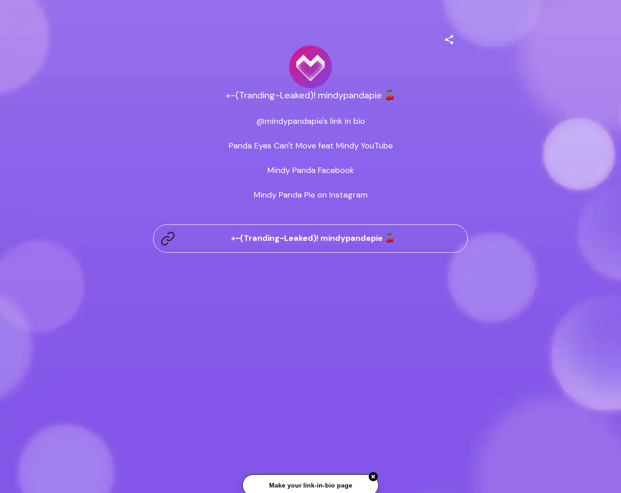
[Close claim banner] (373, 476)
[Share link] (449, 38)
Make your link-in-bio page (310, 484)
